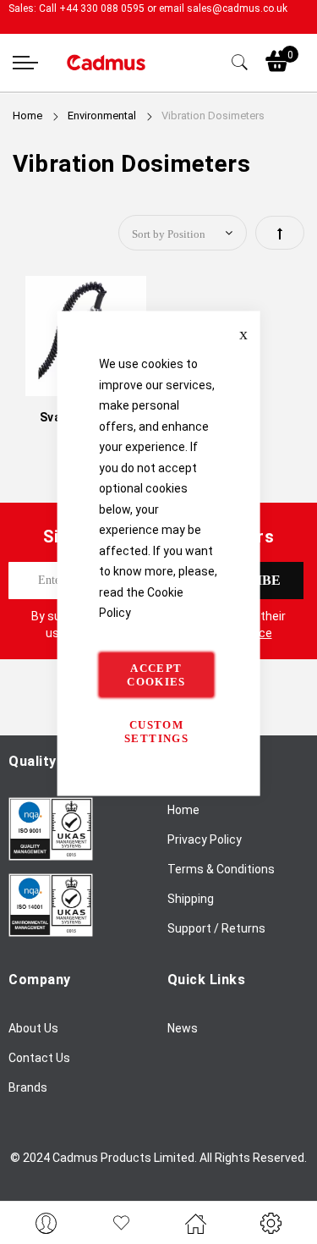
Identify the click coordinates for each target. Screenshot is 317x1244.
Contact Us (39, 1058)
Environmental (103, 115)
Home (29, 115)
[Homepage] (196, 1223)
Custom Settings (156, 731)
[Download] (50, 856)
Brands (27, 1087)
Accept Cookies (156, 674)
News (182, 1028)
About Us (33, 1028)
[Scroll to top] (285, 1180)
